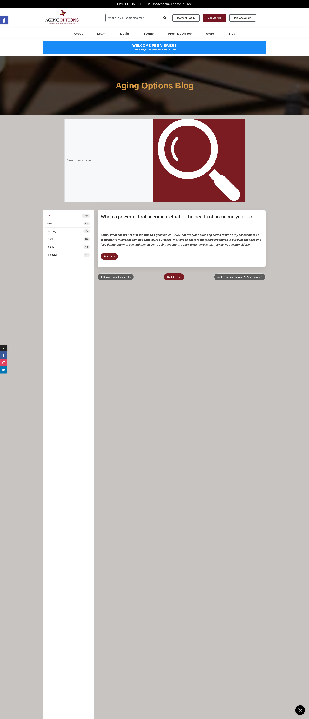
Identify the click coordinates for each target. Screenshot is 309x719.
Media (124, 33)
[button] (4, 20)
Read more (109, 256)
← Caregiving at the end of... (116, 277)
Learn (101, 33)
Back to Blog (174, 277)
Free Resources (180, 33)
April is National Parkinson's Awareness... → (239, 277)
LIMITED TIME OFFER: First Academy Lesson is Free (154, 3)
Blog (232, 33)
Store (210, 33)
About (78, 33)
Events (148, 33)
